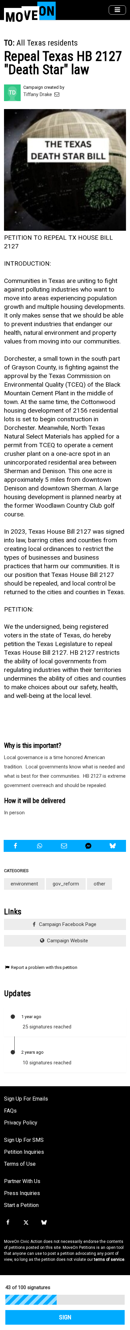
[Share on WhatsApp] (40, 846)
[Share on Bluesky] (113, 846)
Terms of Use (20, 1164)
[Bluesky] (44, 1223)
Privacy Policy (20, 1123)
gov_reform (66, 884)
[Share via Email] (64, 846)
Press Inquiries (22, 1193)
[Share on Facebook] (16, 846)
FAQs (10, 1111)
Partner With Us (22, 1181)
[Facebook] (7, 1223)
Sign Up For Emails (26, 1099)
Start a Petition (21, 1205)
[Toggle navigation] (117, 10)
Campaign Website (67, 941)
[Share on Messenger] (89, 846)
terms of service (109, 1259)
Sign (65, 1317)
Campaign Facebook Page (67, 924)
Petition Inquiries (24, 1152)
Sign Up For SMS (24, 1140)
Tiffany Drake (38, 94)
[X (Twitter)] (25, 1223)
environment (24, 884)
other (99, 884)
